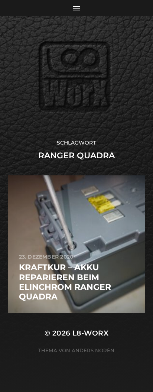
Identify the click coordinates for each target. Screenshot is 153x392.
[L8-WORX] (76, 77)
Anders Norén (93, 350)
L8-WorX (90, 333)
